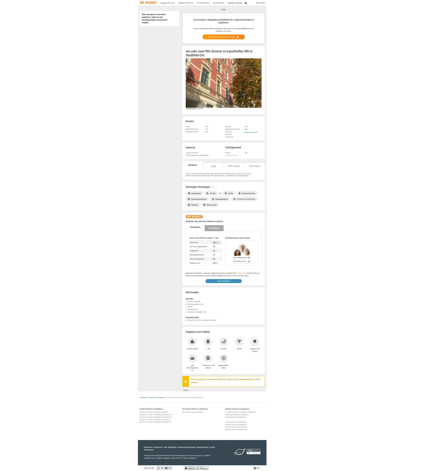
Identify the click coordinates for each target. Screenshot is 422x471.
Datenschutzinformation (187, 447)
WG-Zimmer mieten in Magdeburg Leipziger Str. (155, 422)
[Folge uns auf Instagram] (159, 468)
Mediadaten (172, 447)
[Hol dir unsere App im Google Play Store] (202, 468)
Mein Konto (260, 3)
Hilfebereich (148, 447)
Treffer (223, 10)
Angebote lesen (149, 458)
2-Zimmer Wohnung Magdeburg (236, 422)
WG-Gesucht (143, 397)
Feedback (206, 456)
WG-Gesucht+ (241, 273)
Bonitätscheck (218, 3)
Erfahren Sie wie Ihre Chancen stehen (222, 37)
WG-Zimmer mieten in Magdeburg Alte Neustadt (156, 417)
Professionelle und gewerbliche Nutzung (158, 456)
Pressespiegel (180, 456)
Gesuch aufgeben (189, 458)
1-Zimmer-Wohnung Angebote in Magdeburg (240, 412)
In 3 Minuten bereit (250, 132)
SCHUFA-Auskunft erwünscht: (229, 134)
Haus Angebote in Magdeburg (235, 417)
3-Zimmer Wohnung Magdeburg (236, 424)
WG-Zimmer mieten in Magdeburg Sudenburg (155, 419)
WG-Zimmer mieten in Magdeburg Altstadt (154, 412)
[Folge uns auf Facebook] (163, 468)
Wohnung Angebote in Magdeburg (237, 415)
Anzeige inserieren (235, 3)
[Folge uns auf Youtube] (166, 468)
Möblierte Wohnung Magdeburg (236, 429)
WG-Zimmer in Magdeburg (157, 397)
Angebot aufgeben (163, 458)
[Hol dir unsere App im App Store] (190, 468)
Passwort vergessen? (194, 456)
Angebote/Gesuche (167, 3)
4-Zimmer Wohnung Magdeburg (236, 427)
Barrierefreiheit (202, 447)
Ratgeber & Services (186, 3)
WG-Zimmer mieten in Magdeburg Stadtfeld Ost (156, 415)
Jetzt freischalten (223, 281)
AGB (165, 447)
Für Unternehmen (203, 3)
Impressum (158, 447)
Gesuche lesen (176, 458)
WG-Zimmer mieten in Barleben (192, 412)
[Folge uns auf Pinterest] (170, 468)
